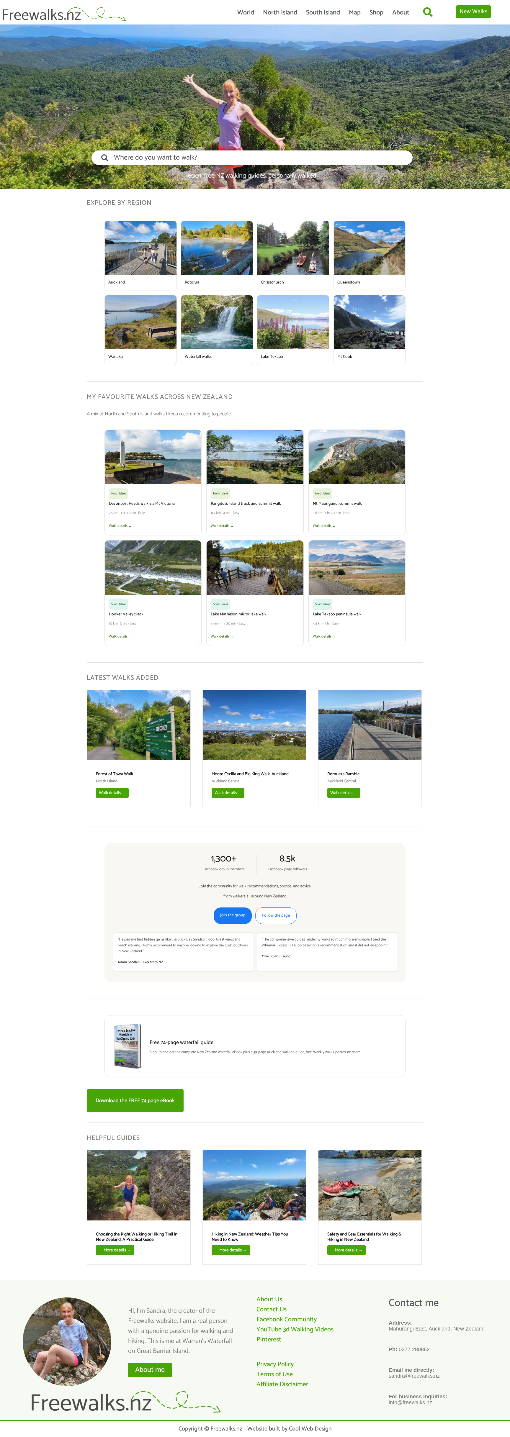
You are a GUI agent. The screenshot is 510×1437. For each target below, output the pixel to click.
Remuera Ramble (343, 774)
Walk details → (120, 526)
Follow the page (276, 915)
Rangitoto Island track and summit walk (246, 503)
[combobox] (252, 157)
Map (355, 12)
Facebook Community (286, 1319)
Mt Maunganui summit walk (337, 503)
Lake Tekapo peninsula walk (337, 614)
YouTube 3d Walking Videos (295, 1329)
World (245, 12)
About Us (269, 1299)
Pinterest (268, 1339)
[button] (428, 12)
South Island (323, 12)
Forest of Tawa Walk (114, 774)
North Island (280, 12)
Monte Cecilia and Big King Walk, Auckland (250, 774)
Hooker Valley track (126, 614)
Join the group (232, 915)
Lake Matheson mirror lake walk (239, 614)
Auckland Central (226, 781)
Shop (376, 12)
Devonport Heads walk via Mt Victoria (142, 503)
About (400, 12)
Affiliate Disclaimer (282, 1384)
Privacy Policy (275, 1364)
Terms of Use (274, 1374)
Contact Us (271, 1309)
